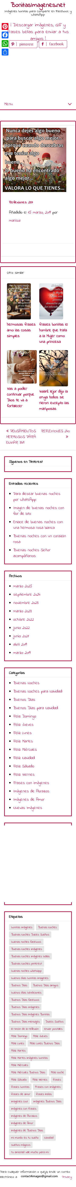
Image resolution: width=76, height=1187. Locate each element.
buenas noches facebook (26, 942)
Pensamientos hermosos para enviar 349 (21, 437)
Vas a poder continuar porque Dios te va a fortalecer (20, 397)
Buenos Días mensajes (25, 1022)
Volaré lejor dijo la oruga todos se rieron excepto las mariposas (54, 400)
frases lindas (44, 1094)
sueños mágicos (20, 1145)
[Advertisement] (38, 74)
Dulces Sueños (54, 1022)
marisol (14, 221)
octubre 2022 (23, 620)
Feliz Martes (23, 741)
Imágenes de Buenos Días (27, 1130)
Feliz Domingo (24, 716)
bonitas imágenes (21, 927)
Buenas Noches (26, 683)
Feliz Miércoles (25, 750)
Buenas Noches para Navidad (37, 691)
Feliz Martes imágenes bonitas (29, 1058)
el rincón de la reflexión (25, 1029)
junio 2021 (21, 636)
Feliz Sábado (23, 766)
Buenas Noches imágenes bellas (30, 956)
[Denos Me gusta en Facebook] (53, 47)
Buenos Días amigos (45, 985)
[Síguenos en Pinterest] (24, 47)
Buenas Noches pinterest (26, 964)
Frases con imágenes (31, 783)
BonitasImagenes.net (38, 5)
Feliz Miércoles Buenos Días (28, 1072)
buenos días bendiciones (26, 993)
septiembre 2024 (26, 595)
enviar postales (53, 1029)
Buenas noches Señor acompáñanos (31, 553)
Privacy (67, 1177)
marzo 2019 (22, 653)
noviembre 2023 (25, 603)
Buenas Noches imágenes (26, 949)
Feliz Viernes (24, 775)
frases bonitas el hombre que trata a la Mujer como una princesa (53, 333)
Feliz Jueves (23, 725)
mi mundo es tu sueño (25, 1138)
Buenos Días (24, 700)
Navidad (49, 1138)
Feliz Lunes (22, 733)
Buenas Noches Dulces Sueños (30, 934)
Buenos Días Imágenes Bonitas (30, 1014)
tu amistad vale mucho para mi (30, 1152)
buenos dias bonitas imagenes (29, 978)
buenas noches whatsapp (26, 971)
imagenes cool (19, 1101)
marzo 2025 (22, 586)
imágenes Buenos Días (47, 1101)
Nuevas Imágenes (27, 808)
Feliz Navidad (24, 758)
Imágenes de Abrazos (31, 791)
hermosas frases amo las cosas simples (21, 330)
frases (57, 1080)
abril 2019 (20, 644)
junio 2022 (21, 628)
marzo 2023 (22, 611)
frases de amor (20, 1094)
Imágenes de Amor (29, 800)
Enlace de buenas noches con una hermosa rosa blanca (38, 525)
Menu (8, 104)
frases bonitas (20, 1087)
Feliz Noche (57, 1072)
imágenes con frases (23, 1109)
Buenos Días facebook (25, 1000)
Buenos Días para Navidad (35, 708)
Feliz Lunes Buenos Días (45, 1043)
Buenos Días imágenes (25, 1007)
